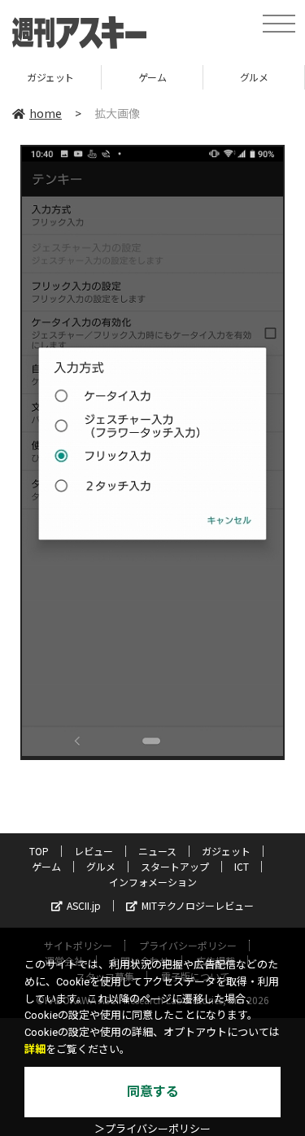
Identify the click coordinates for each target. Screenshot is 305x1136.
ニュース (157, 851)
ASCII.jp (84, 905)
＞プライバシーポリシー (152, 1129)
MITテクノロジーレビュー (198, 905)
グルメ (254, 77)
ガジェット (50, 77)
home (45, 113)
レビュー (93, 851)
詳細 (35, 1049)
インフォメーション (153, 882)
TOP (39, 851)
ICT (241, 866)
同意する (153, 1091)
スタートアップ (175, 866)
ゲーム (152, 77)
